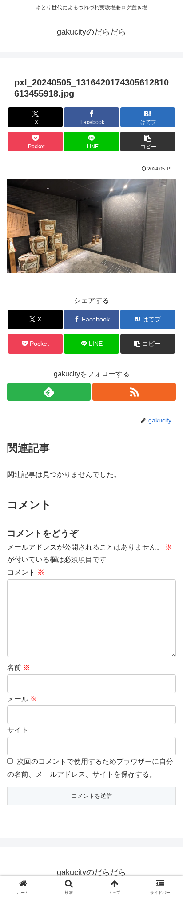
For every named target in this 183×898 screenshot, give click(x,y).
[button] (147, 141)
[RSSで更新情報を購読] (134, 392)
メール (22, 699)
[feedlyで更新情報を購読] (49, 392)
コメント (25, 572)
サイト (17, 730)
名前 (18, 667)
